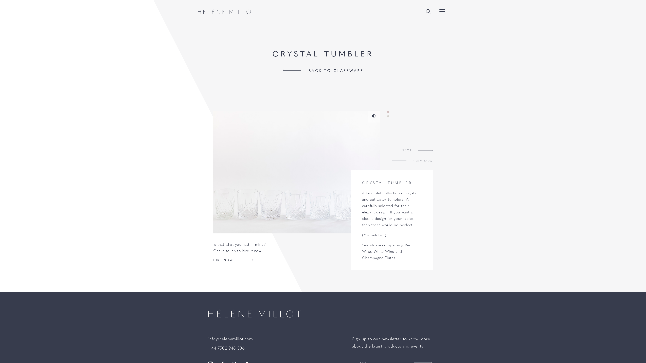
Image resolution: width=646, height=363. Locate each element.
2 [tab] (388, 116)
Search (428, 11)
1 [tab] (388, 112)
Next (407, 150)
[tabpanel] (296, 172)
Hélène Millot (227, 11)
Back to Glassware (336, 70)
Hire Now (223, 260)
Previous (422, 160)
